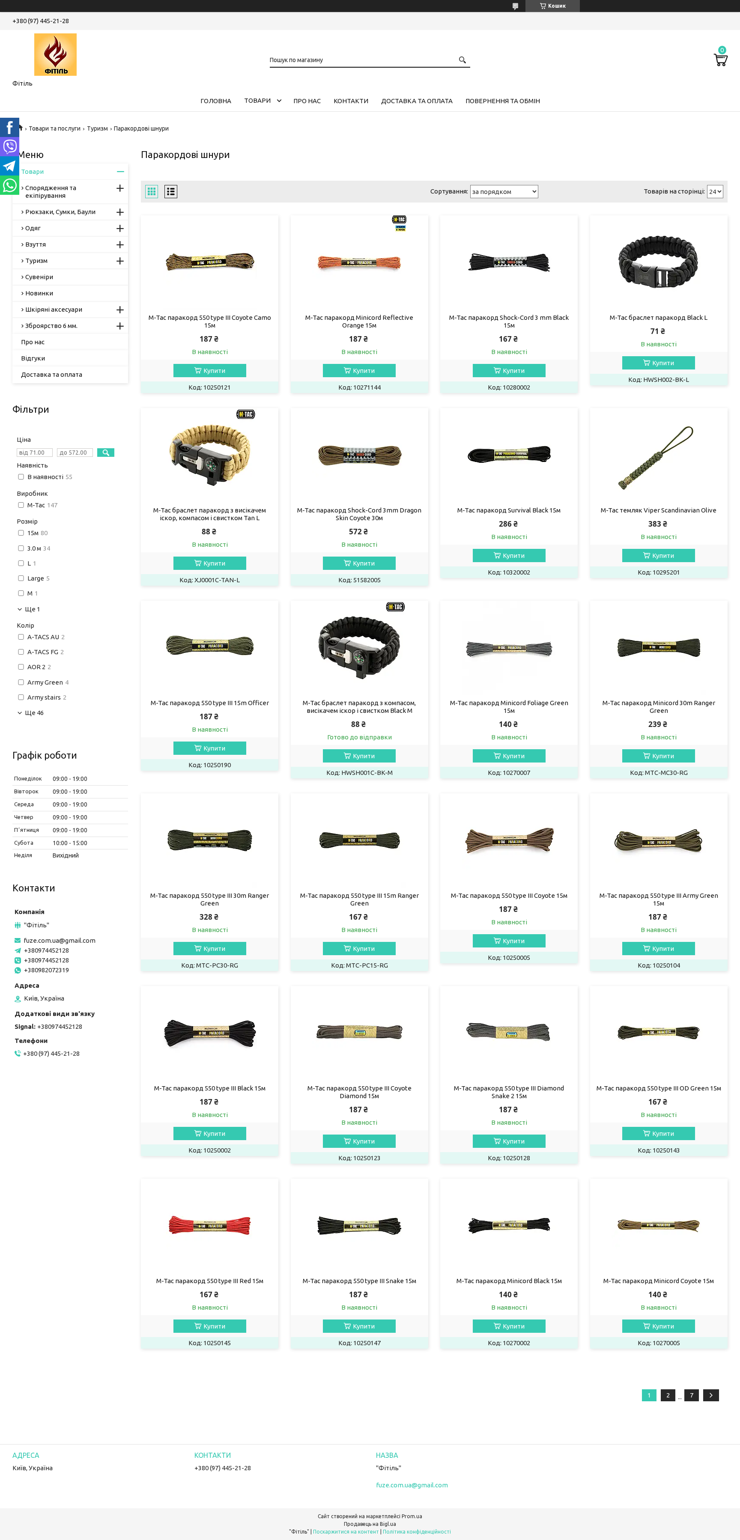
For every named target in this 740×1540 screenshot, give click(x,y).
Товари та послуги (55, 128)
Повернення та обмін (502, 100)
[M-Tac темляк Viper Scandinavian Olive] (659, 455)
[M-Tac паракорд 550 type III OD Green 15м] (659, 1033)
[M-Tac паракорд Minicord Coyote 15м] (659, 1226)
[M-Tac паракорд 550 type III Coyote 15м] (509, 840)
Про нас (307, 100)
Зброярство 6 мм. (51, 325)
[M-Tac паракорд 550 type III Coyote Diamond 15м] (359, 1033)
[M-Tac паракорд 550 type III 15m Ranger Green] (359, 840)
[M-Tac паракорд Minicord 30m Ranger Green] (659, 648)
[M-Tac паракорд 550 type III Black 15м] (209, 1033)
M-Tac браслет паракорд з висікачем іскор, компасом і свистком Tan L (209, 513)
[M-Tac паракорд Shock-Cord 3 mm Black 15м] (509, 262)
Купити (214, 370)
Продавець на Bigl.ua (370, 1524)
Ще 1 (32, 609)
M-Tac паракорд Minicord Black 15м (509, 1280)
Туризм (97, 128)
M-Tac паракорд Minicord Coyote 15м (658, 1280)
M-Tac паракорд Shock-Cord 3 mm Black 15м (509, 321)
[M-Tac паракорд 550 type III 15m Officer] (209, 648)
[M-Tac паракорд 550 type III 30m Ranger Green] (209, 840)
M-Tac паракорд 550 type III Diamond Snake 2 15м (509, 1091)
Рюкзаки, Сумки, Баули (60, 211)
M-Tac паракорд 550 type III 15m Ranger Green (359, 899)
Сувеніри (39, 276)
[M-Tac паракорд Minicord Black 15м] (509, 1226)
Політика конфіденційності (417, 1531)
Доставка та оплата (417, 100)
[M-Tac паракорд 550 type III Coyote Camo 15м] (209, 262)
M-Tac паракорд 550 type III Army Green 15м (659, 899)
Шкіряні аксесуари (53, 309)
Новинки (39, 293)
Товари (257, 100)
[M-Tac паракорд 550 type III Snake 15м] (359, 1226)
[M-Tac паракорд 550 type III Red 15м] (209, 1226)
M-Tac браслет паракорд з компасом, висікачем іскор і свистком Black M (359, 706)
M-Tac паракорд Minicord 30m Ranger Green (659, 706)
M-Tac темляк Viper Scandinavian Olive (658, 510)
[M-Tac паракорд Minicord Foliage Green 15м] (509, 648)
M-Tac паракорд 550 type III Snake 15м (359, 1280)
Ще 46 (34, 712)
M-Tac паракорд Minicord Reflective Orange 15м (359, 321)
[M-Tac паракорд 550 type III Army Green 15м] (659, 840)
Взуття (35, 244)
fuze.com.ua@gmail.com (59, 940)
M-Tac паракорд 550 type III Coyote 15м (509, 895)
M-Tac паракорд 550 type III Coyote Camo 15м (210, 321)
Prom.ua (412, 1516)
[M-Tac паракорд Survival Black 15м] (509, 455)
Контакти (351, 100)
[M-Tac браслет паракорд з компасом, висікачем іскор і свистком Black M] (359, 648)
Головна (215, 100)
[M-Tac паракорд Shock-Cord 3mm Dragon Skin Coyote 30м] (359, 455)
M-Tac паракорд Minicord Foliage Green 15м (509, 706)
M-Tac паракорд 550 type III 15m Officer (210, 702)
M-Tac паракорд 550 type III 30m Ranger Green (209, 899)
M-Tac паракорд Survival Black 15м (509, 510)
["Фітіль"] (55, 53)
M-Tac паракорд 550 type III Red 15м (209, 1280)
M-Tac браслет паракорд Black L (658, 317)
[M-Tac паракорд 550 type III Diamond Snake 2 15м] (509, 1033)
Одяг (33, 228)
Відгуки (33, 358)
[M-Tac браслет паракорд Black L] (659, 262)
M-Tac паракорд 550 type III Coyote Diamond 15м (359, 1091)
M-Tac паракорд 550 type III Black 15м (210, 1088)
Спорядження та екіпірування (50, 191)
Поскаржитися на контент (346, 1531)
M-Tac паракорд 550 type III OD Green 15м (659, 1088)
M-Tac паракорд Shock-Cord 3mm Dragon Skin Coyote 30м (359, 513)
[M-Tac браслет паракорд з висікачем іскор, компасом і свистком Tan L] (209, 455)
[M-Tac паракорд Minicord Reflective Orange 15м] (359, 262)
